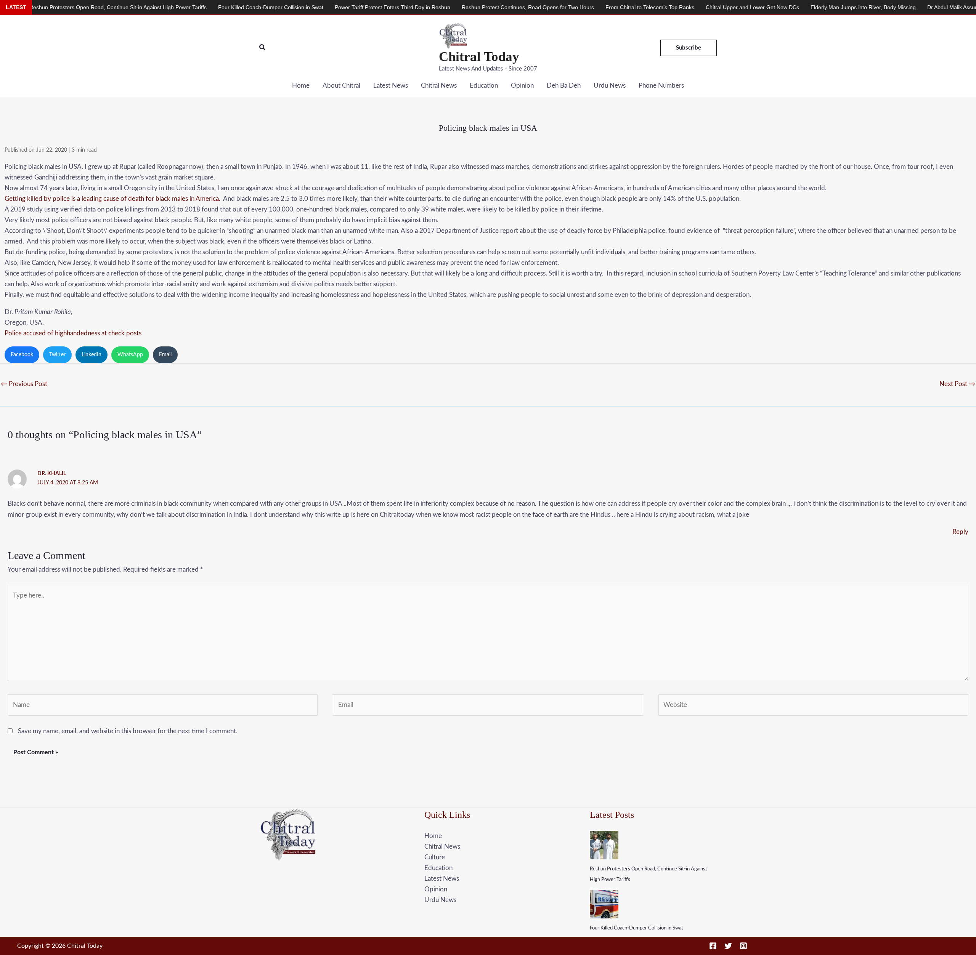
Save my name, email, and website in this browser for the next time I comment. (128, 731)
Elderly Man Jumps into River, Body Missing (818, 7)
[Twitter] (728, 946)
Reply (960, 532)
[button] (262, 48)
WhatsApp (130, 354)
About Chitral (341, 85)
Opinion (522, 85)
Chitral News (439, 85)
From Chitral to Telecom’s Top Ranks (605, 7)
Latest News (390, 85)
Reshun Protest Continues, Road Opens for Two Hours (483, 7)
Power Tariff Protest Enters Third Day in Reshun (348, 7)
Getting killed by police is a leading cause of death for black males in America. (112, 198)
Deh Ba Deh (564, 85)
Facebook (22, 354)
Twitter (57, 354)
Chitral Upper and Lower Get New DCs (707, 7)
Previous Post (24, 384)
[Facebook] (713, 946)
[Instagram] (743, 946)
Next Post (957, 384)
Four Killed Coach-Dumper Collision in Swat (636, 928)
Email (165, 354)
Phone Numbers (661, 85)
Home (301, 85)
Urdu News (610, 85)
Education (484, 85)
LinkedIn (91, 354)
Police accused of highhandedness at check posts (73, 333)
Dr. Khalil (51, 473)
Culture (434, 857)
